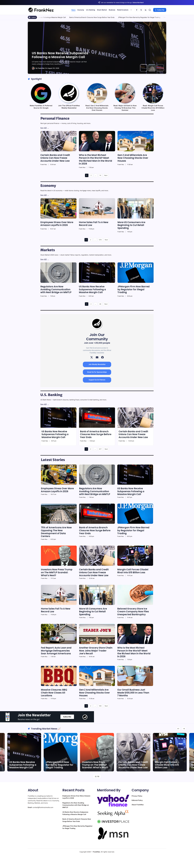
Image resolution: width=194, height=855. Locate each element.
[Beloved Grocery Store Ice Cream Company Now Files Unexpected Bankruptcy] (135, 595)
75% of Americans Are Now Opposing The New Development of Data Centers (59, 53)
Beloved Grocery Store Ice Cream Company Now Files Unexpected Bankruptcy (133, 611)
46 (100, 304)
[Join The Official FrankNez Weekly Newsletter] (69, 93)
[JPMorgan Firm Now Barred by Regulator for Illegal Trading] (136, 272)
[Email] (97, 357)
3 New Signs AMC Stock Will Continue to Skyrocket (168, 765)
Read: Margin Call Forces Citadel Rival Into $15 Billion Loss (153, 108)
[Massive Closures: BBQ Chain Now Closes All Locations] (59, 676)
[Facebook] (137, 10)
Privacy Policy (137, 796)
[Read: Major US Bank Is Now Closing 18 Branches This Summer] (125, 93)
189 (100, 706)
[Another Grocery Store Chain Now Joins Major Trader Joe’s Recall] (97, 634)
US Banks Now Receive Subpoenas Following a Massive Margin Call (92, 289)
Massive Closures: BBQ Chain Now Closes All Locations (54, 692)
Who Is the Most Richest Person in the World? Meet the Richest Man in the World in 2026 (95, 159)
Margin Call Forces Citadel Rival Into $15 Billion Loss (132, 571)
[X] (141, 10)
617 (100, 449)
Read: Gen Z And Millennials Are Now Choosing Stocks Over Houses (97, 108)
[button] (150, 10)
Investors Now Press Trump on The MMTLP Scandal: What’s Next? (137, 17)
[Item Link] (24, 752)
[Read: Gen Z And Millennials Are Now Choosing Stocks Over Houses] (97, 93)
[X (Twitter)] (91, 357)
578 (100, 240)
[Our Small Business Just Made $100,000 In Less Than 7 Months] (135, 676)
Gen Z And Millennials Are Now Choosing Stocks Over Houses (133, 158)
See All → (44, 128)
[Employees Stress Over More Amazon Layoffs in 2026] (58, 208)
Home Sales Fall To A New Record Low (93, 224)
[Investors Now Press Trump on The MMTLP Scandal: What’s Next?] (59, 556)
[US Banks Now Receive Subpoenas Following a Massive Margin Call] (97, 272)
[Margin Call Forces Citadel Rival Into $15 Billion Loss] (135, 556)
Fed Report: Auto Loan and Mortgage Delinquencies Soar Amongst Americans (56, 650)
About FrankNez (138, 805)
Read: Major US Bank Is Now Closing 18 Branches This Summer (125, 108)
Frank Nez (41, 68)
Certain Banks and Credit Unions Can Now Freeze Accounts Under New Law (55, 158)
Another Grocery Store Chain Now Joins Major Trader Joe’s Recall (95, 650)
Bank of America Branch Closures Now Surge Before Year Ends (42, 17)
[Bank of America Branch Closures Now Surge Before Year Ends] (97, 417)
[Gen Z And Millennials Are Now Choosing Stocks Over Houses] (136, 141)
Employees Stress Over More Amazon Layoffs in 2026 (56, 224)
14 (100, 175)
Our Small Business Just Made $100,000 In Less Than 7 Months (133, 692)
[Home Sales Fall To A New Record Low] (97, 208)
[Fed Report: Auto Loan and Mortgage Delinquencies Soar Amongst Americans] (59, 634)
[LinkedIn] (145, 10)
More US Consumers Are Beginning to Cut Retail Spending (131, 225)
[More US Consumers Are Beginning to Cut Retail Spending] (136, 208)
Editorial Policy (137, 800)
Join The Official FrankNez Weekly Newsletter (69, 107)
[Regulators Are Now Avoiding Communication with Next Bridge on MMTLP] (58, 272)
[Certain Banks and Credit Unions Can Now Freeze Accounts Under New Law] (58, 141)
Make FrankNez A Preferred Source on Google (41, 107)
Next (105, 175)
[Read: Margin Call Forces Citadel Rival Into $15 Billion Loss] (153, 93)
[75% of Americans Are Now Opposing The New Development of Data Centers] (59, 514)
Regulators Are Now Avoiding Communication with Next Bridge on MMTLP (55, 289)
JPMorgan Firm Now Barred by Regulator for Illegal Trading (89, 17)
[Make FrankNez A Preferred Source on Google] (41, 93)
